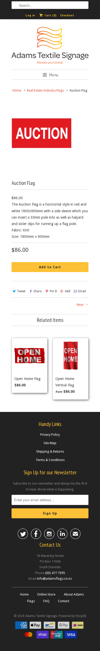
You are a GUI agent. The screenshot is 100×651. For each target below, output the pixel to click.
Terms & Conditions (50, 460)
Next (80, 305)
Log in (30, 15)
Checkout (67, 15)
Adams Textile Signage (41, 616)
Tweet (21, 291)
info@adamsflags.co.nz (54, 578)
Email (82, 291)
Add (67, 291)
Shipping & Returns (50, 451)
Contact (63, 601)
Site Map (50, 443)
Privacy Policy (50, 434)
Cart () (50, 15)
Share (37, 291)
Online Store (46, 594)
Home (24, 594)
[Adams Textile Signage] (50, 46)
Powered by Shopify (72, 616)
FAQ (46, 601)
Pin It (53, 291)
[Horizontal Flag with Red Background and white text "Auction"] (42, 133)
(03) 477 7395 (55, 573)
